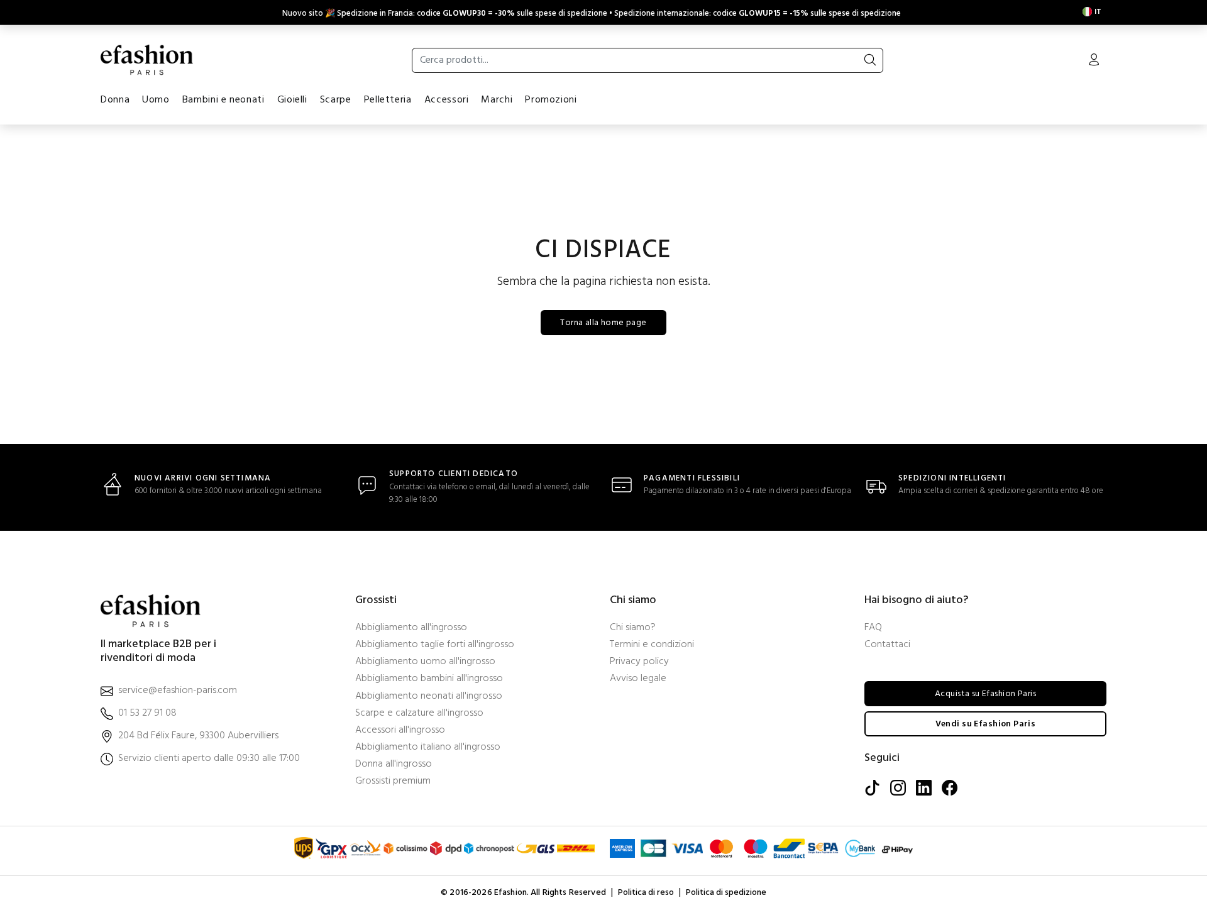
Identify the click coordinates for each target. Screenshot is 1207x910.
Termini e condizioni (652, 645)
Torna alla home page (603, 323)
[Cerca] (870, 60)
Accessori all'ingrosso (400, 730)
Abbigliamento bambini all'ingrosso (429, 679)
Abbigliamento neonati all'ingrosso (428, 696)
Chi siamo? (633, 628)
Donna (115, 100)
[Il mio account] (1093, 61)
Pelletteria (388, 100)
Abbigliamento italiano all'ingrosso (427, 747)
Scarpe (335, 100)
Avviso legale (638, 679)
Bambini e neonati (223, 100)
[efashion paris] (147, 59)
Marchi (496, 100)
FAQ (873, 628)
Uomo (156, 100)
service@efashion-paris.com (177, 691)
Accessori (446, 100)
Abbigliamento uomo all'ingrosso (425, 662)
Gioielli (292, 100)
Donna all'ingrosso (393, 764)
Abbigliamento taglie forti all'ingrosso (434, 645)
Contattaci (887, 645)
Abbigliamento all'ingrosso (411, 628)
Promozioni (550, 100)
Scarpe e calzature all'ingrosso (419, 713)
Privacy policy (639, 662)
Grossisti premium (393, 781)
